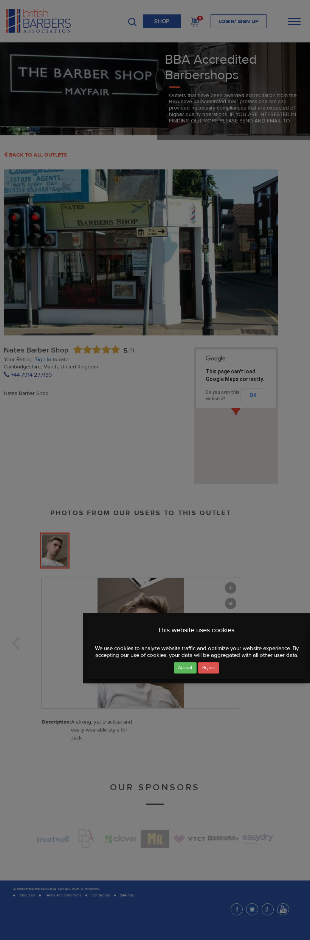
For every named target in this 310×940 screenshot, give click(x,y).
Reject (208, 668)
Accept (185, 668)
